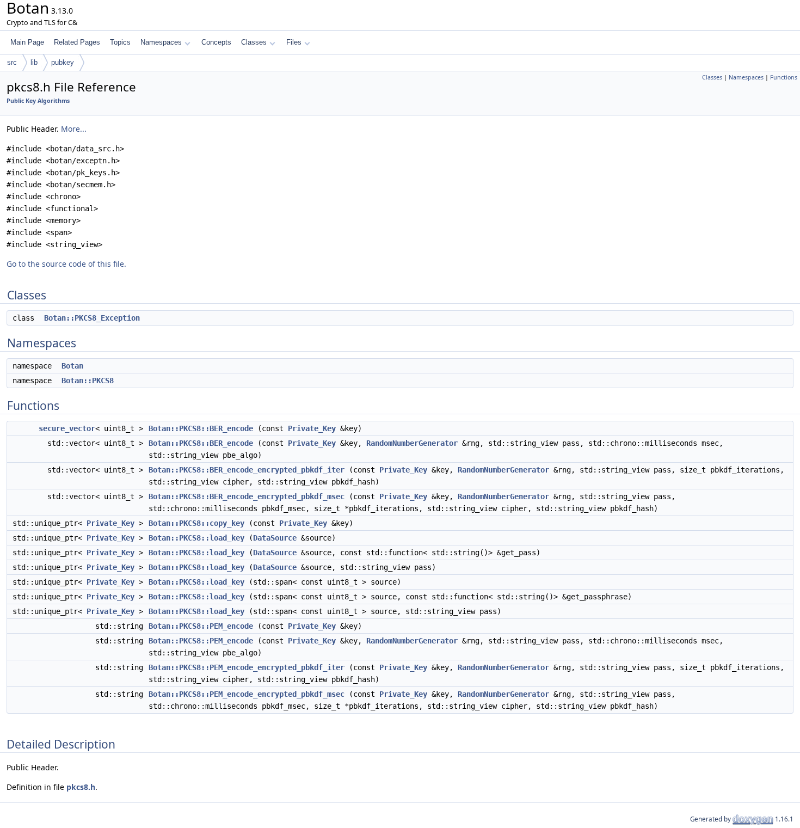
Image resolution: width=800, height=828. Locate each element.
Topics (120, 42)
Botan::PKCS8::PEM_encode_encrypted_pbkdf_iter (246, 667)
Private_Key (312, 428)
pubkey (62, 62)
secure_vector (67, 428)
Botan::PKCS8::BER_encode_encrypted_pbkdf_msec (246, 496)
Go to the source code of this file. (66, 264)
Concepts (216, 42)
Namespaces (161, 42)
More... (74, 129)
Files (293, 42)
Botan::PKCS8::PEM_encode (201, 626)
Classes (254, 42)
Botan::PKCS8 (87, 380)
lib (34, 62)
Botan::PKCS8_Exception (92, 318)
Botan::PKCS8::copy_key (196, 523)
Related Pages (77, 42)
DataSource (275, 537)
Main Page (27, 42)
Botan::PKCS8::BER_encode (201, 428)
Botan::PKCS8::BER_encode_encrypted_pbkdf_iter (246, 469)
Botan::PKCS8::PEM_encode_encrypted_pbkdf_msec (246, 694)
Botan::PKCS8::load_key (196, 537)
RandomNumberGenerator (412, 443)
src (12, 62)
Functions (783, 77)
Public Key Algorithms (38, 101)
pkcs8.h (80, 787)
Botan (72, 365)
